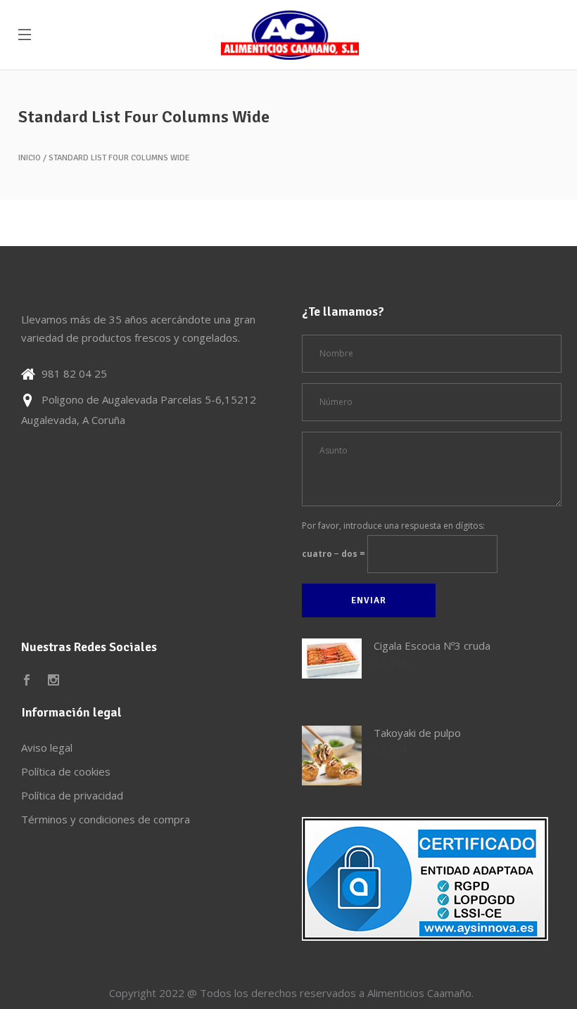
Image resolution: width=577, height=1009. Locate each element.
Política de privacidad (72, 795)
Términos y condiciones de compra (105, 819)
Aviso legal (46, 747)
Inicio (29, 158)
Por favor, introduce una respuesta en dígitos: (393, 526)
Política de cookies (65, 771)
